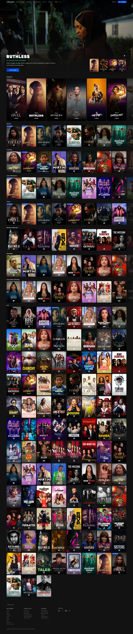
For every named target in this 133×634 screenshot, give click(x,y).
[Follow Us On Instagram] (69, 610)
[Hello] (119, 407)
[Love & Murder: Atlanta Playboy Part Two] (74, 451)
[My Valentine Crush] (44, 496)
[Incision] (74, 429)
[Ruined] (44, 541)
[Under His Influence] (29, 586)
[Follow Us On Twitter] (62, 610)
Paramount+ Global (10, 624)
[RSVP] (74, 519)
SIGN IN (114, 1)
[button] (16, 99)
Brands (8, 619)
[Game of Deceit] (59, 407)
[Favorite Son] (89, 384)
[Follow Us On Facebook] (59, 610)
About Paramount (44, 616)
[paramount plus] (10, 2)
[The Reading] (89, 519)
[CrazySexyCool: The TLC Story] (59, 362)
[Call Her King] (104, 340)
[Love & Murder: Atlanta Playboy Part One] (59, 451)
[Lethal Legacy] (14, 451)
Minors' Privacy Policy (28, 616)
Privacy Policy (26, 613)
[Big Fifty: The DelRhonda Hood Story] (29, 317)
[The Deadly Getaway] (14, 384)
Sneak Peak (9, 622)
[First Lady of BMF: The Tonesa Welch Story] (14, 407)
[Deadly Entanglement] (119, 362)
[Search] (60, 2)
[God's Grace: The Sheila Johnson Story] (89, 407)
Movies (8, 613)
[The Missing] (74, 474)
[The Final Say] (104, 384)
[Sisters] (119, 541)
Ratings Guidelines (44, 613)
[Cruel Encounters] (74, 362)
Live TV (8, 616)
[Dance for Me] (89, 362)
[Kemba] (104, 429)
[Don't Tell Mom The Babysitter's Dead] (44, 384)
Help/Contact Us (44, 610)
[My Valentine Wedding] (59, 496)
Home (8, 610)
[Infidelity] (89, 429)
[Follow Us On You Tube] (66, 610)
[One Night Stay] (14, 519)
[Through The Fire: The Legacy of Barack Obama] (59, 563)
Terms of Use (26, 610)
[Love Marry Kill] (89, 451)
